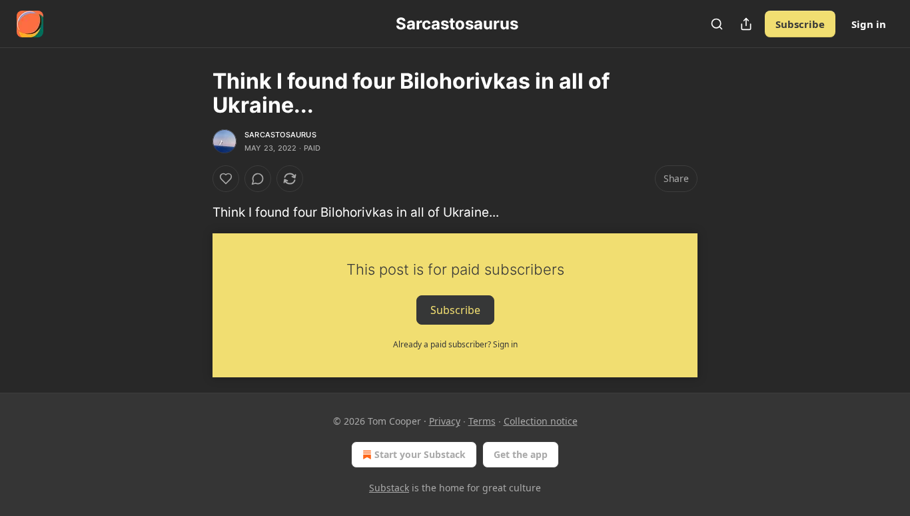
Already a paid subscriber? (455, 344)
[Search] (716, 24)
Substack (389, 487)
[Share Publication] (746, 24)
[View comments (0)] (257, 178)
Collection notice (541, 421)
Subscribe (800, 24)
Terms (482, 421)
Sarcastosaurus (280, 134)
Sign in (868, 24)
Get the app (521, 454)
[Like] (226, 178)
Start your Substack (420, 454)
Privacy (444, 421)
